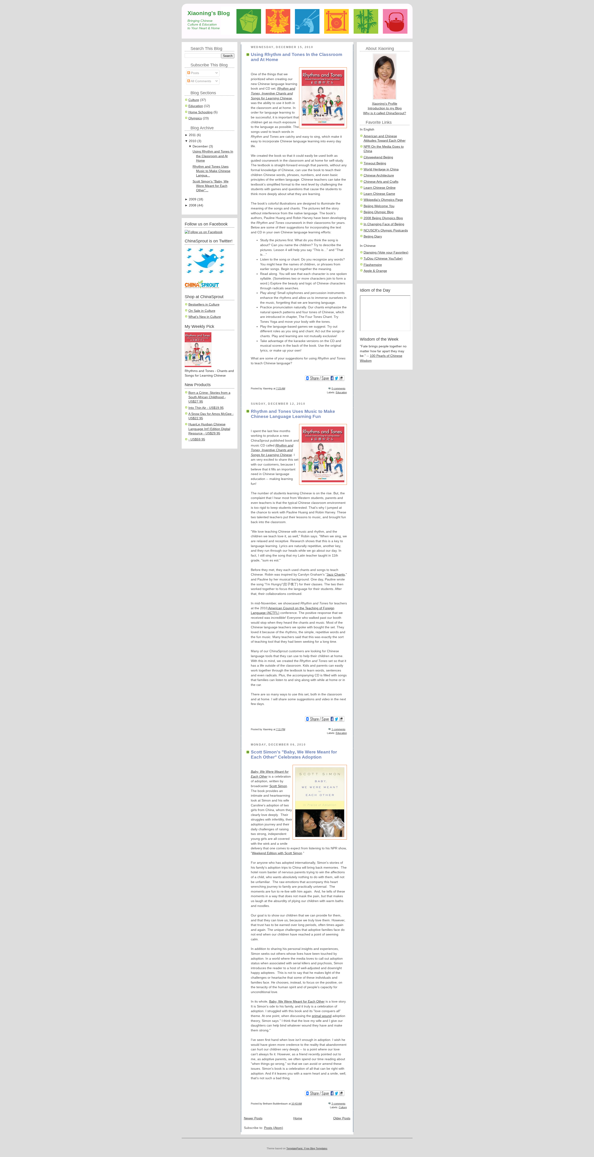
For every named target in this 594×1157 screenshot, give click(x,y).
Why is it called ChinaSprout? (384, 113)
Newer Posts (253, 1118)
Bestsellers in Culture (204, 304)
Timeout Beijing (375, 163)
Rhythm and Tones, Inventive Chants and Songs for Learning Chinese (273, 93)
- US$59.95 (196, 439)
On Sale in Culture (201, 311)
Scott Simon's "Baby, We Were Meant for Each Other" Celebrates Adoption (294, 754)
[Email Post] (346, 388)
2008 (192, 205)
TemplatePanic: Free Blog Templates (306, 1148)
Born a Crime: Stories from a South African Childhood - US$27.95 (209, 397)
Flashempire (373, 265)
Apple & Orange (375, 271)
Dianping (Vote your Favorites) (386, 252)
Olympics (195, 118)
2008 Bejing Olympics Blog (383, 218)
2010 (192, 141)
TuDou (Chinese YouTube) (383, 258)
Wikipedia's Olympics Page (383, 200)
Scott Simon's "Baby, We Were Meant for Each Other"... (211, 186)
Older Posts (341, 1118)
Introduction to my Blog (385, 108)
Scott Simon (278, 786)
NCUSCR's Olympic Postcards (386, 230)
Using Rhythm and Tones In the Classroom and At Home (213, 156)
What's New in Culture (204, 317)
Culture (193, 100)
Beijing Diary (373, 236)
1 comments (338, 729)
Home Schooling (200, 112)
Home (297, 1118)
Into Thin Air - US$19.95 (206, 408)
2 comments (338, 1103)
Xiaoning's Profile (384, 103)
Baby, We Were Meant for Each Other (297, 1001)
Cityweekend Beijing (378, 157)
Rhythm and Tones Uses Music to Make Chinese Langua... (211, 171)
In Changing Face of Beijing (384, 224)
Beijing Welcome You (379, 206)
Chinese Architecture (379, 175)
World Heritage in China (381, 169)
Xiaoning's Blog (208, 13)
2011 (192, 135)
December (200, 146)
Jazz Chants (336, 574)
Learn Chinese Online (380, 187)
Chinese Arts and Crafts (381, 181)
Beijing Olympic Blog (379, 212)
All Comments (200, 81)
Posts (194, 73)
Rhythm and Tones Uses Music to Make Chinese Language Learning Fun (293, 414)
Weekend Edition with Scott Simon (277, 853)
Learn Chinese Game (379, 194)
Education (195, 106)
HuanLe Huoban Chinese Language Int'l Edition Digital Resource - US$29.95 (209, 429)
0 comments (338, 388)
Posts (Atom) (273, 1128)
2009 (192, 199)
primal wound (322, 1016)
